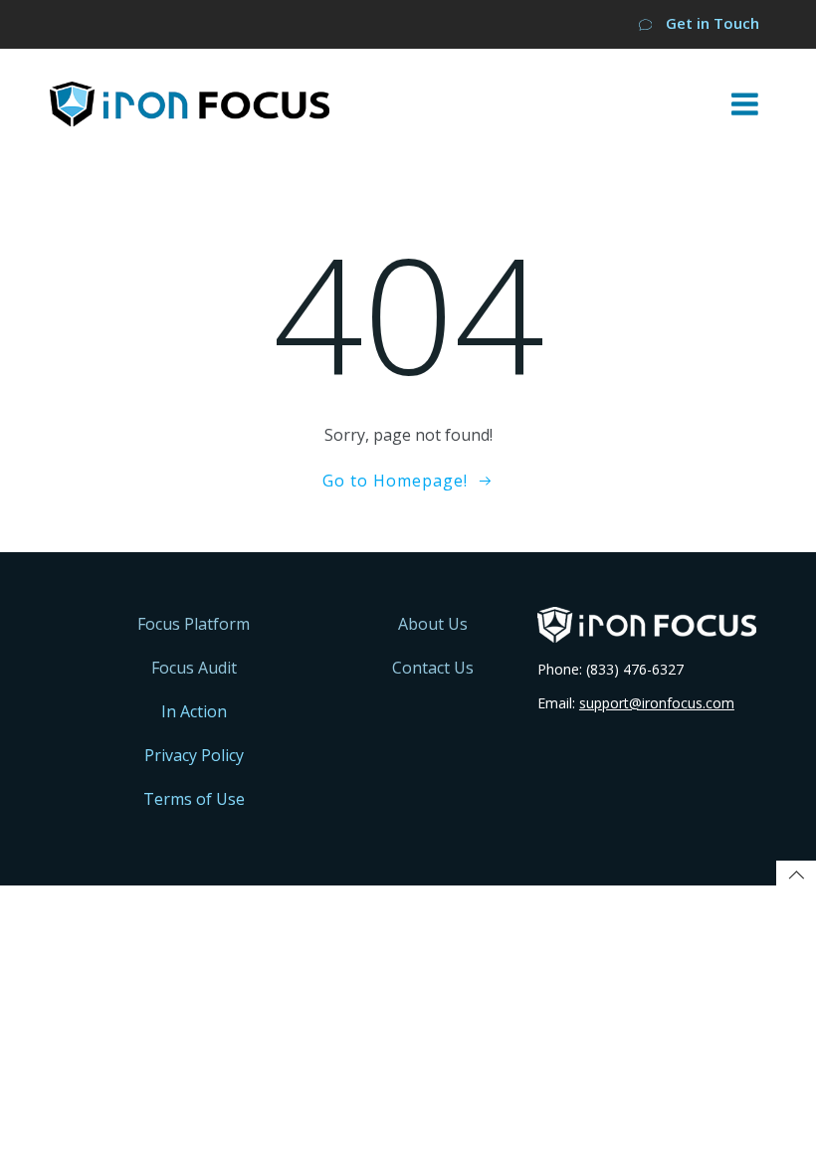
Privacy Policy (194, 755)
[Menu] (744, 105)
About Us (433, 624)
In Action (194, 711)
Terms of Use (194, 799)
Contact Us (433, 668)
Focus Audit (194, 668)
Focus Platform (193, 624)
